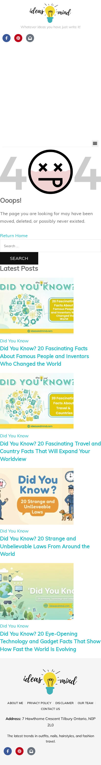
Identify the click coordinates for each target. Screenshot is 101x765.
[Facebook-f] (8, 751)
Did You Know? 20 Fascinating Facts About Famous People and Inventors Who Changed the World (44, 356)
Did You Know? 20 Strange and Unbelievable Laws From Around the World (45, 546)
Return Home (14, 235)
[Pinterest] (19, 751)
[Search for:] (50, 245)
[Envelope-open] (31, 751)
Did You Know (14, 341)
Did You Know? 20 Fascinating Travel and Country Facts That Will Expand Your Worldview (50, 451)
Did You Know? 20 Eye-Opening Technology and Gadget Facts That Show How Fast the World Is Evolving (50, 641)
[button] (95, 143)
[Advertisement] (50, 87)
